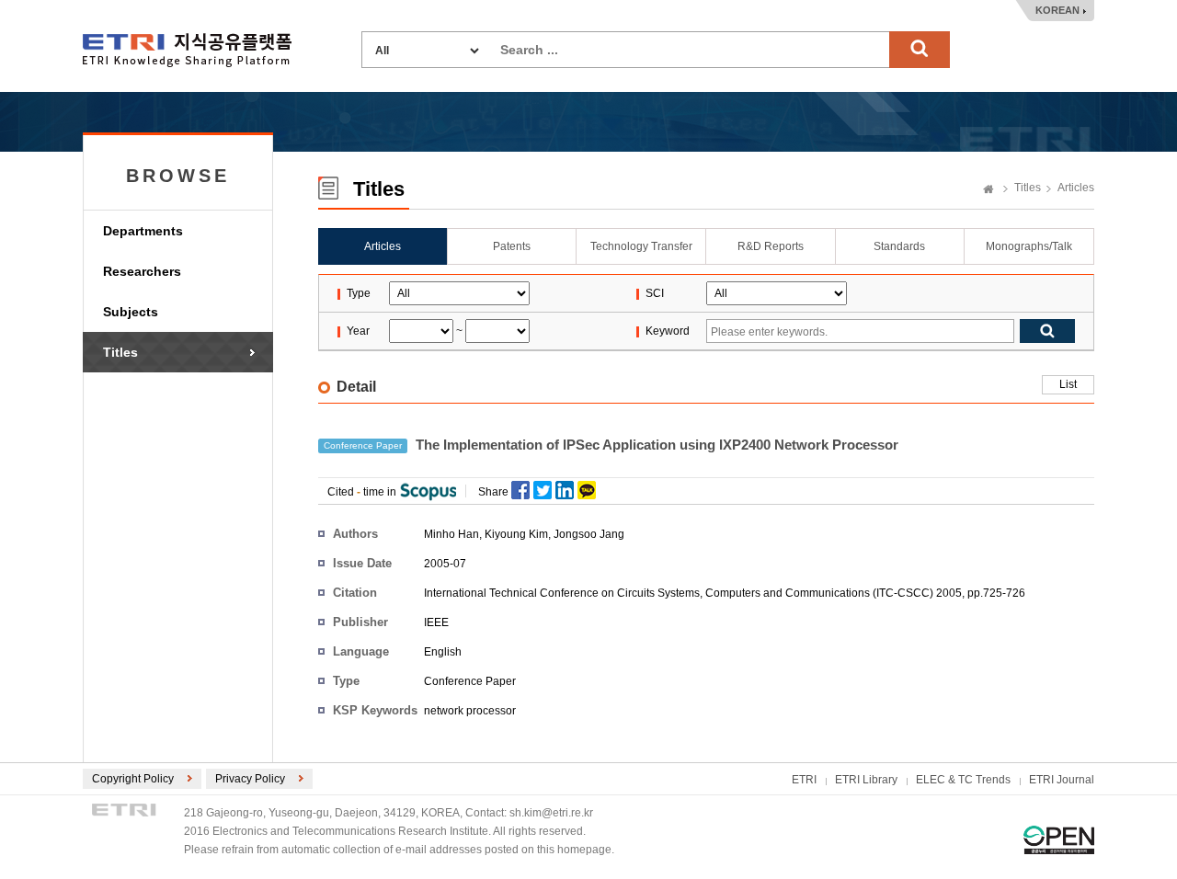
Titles (120, 352)
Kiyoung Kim (516, 534)
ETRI (804, 779)
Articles (1075, 187)
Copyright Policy (133, 778)
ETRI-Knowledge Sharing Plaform (187, 50)
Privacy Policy (250, 778)
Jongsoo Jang (589, 534)
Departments (143, 230)
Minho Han (451, 534)
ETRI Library (866, 779)
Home (988, 190)
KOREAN (1057, 10)
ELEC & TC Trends (963, 779)
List (1068, 384)
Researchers (142, 271)
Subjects (130, 311)
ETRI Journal (1061, 779)
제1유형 (1058, 840)
